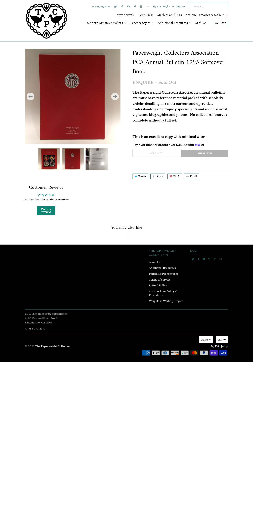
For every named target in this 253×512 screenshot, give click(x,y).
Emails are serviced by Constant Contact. (105, 313)
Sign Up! (127, 323)
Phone (80, 265)
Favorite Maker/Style (88, 285)
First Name (83, 225)
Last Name (82, 245)
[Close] (176, 182)
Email (80, 206)
